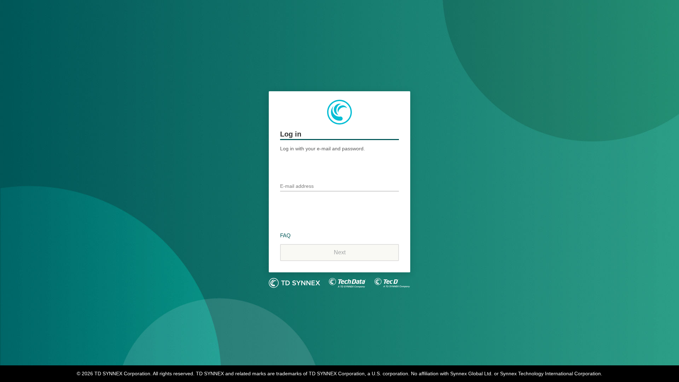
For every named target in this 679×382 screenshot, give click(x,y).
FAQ (285, 235)
